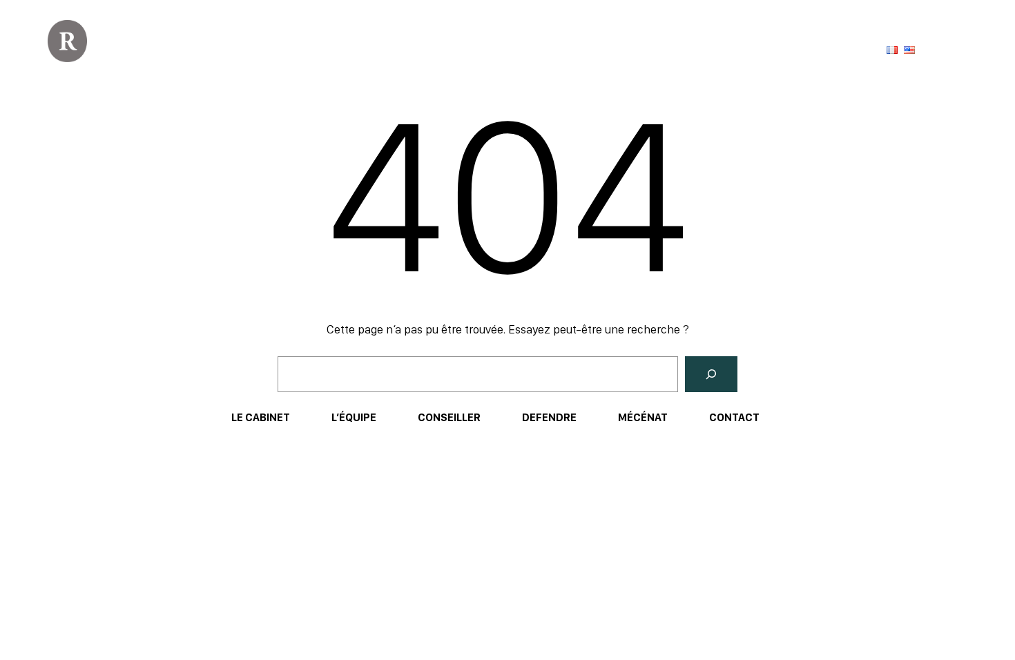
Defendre (549, 417)
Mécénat (643, 417)
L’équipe (353, 417)
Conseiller (449, 417)
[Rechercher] (711, 374)
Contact (734, 417)
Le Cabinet (260, 417)
